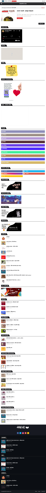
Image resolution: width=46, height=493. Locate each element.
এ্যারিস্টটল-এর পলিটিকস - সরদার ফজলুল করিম (13, 365)
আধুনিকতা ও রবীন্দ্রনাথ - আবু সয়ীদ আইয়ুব (12, 324)
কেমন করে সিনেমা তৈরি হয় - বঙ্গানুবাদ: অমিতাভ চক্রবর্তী (15, 410)
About (39, 491)
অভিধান (4, 134)
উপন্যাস (4, 138)
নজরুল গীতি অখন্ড (9, 347)
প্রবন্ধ (4, 159)
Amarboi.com (23, 3)
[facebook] (12, 171)
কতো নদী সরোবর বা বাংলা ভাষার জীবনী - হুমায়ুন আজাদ (15, 383)
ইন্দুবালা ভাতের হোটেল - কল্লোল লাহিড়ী (12, 260)
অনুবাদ (4, 131)
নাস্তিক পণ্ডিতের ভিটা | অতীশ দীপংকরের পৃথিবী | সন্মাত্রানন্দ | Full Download (18, 275)
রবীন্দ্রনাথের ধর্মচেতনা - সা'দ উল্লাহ (11, 329)
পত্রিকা (4, 155)
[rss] (12, 176)
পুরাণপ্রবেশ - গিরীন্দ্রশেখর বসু (10, 311)
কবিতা (4, 141)
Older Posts (41, 23)
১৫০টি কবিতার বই (9, 251)
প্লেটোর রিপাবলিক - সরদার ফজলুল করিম (12, 360)
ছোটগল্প (4, 145)
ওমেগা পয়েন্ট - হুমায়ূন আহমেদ (25, 11)
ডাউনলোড (5, 152)
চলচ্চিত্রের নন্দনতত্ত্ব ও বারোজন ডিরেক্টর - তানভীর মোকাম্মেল (15, 419)
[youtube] (34, 174)
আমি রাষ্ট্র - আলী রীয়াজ (10, 467)
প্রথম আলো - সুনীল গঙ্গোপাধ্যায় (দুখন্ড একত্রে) (13, 265)
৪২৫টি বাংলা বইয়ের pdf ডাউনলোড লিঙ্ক (12, 270)
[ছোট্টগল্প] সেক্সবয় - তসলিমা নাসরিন (12, 246)
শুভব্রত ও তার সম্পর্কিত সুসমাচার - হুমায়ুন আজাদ (14, 378)
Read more (19, 18)
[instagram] (12, 174)
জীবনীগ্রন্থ (5, 148)
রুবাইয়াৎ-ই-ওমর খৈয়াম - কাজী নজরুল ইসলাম (13, 342)
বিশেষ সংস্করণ (6, 162)
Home (36, 491)
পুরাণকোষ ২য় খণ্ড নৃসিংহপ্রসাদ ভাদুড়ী (12, 306)
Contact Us (43, 491)
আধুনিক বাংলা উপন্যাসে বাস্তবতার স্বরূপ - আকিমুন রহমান (15, 440)
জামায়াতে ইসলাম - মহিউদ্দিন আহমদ (12, 445)
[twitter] (34, 171)
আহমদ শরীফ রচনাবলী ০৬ (10, 401)
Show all (43, 7)
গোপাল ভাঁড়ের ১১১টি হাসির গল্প (11, 241)
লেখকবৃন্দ (7, 236)
